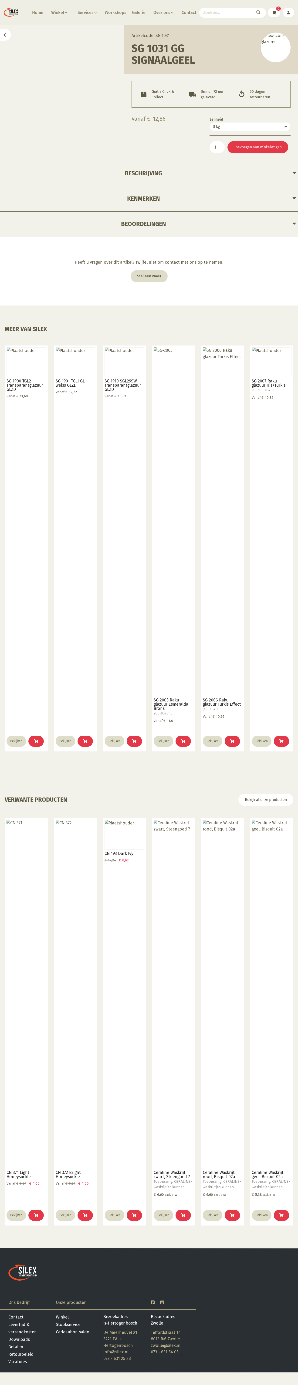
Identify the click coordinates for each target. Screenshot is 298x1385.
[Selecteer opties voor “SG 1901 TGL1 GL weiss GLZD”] (85, 741)
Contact (189, 12)
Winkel (57, 12)
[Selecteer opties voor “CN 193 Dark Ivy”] (134, 1215)
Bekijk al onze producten (266, 799)
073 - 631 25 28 (117, 1358)
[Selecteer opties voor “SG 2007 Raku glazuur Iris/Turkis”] (281, 741)
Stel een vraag (149, 276)
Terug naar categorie (275, 47)
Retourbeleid (21, 1354)
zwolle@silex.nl (165, 1345)
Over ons (161, 12)
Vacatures (17, 1361)
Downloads (19, 1339)
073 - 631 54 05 (165, 1352)
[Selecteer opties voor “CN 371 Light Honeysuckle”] (36, 1215)
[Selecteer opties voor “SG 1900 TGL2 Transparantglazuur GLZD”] (36, 741)
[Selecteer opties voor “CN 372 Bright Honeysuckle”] (85, 1215)
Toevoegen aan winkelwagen (258, 147)
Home (37, 12)
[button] (183, 1215)
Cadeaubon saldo (72, 1332)
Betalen (15, 1346)
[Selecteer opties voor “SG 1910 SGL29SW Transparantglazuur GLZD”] (134, 741)
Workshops (115, 12)
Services (86, 12)
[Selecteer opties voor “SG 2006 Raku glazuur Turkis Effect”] (232, 741)
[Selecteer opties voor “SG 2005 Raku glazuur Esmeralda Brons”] (183, 741)
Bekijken (16, 741)
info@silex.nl (116, 1352)
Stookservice (68, 1324)
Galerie (139, 12)
